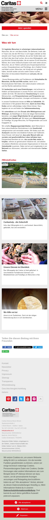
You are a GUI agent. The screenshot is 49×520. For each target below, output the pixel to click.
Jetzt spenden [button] (24, 28)
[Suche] (41, 3)
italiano (5, 392)
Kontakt (5, 363)
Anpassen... (24, 515)
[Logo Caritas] (11, 6)
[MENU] (46, 9)
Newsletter (6, 367)
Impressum (7, 374)
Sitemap (5, 378)
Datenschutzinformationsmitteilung (19, 490)
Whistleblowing (8, 385)
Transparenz (7, 381)
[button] (7, 347)
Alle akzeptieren (25, 502)
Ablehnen (24, 509)
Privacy (5, 370)
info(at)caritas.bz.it (8, 430)
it (46, 3)
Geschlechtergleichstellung (14, 388)
